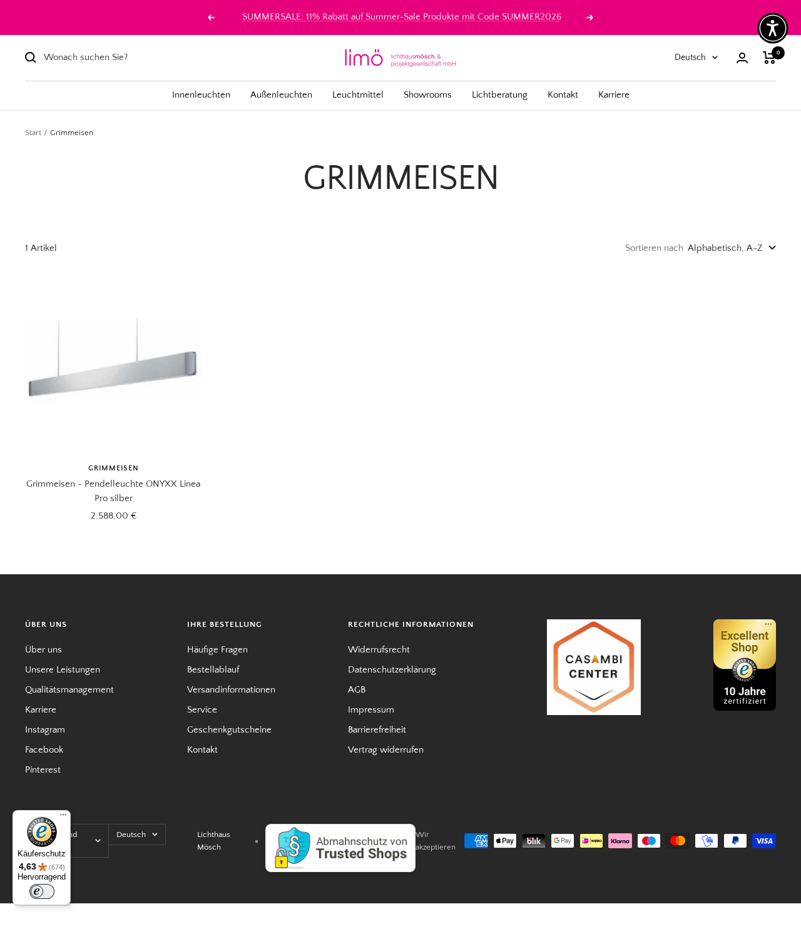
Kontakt (563, 94)
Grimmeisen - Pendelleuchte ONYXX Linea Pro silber (113, 491)
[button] (772, 28)
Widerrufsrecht (379, 649)
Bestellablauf (213, 669)
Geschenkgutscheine (229, 729)
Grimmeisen (113, 468)
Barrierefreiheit (377, 729)
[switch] (41, 891)
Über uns (43, 649)
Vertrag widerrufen (386, 749)
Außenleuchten (281, 94)
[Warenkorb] (769, 57)
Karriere (614, 94)
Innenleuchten (201, 94)
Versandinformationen (231, 689)
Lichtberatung (500, 94)
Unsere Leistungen (62, 669)
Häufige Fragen (217, 649)
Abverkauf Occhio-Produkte (402, 17)
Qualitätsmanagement (69, 689)
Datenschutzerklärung (392, 669)
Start (33, 132)
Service (202, 709)
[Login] (742, 58)
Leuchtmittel (358, 94)
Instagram (45, 729)
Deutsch (690, 58)
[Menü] (63, 817)
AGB (356, 689)
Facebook (44, 749)
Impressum (371, 709)
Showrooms (428, 94)
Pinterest (43, 769)
